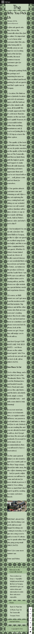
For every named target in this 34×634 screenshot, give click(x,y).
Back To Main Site (16, 607)
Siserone (19, 633)
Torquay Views (15, 616)
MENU (7, 2)
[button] (3, 2)
